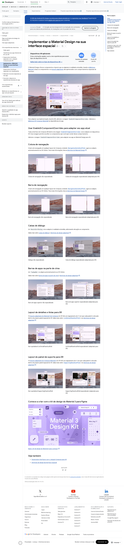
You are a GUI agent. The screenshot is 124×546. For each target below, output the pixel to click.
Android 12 (77, 523)
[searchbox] (11, 16)
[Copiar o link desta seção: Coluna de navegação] (50, 145)
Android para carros (63, 519)
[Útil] (96, 35)
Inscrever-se (102, 542)
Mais (46, 2)
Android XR (23, 7)
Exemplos (16, 11)
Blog (26, 525)
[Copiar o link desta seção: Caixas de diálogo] (46, 226)
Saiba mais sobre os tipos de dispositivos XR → (46, 62)
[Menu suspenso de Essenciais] (26, 2)
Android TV (61, 522)
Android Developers (33, 35)
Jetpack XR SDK (35, 7)
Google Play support (112, 518)
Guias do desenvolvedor (97, 514)
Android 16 (77, 512)
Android (27, 511)
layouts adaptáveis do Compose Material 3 (43, 361)
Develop (5, 7)
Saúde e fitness (45, 515)
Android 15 (77, 515)
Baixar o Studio (95, 519)
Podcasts (27, 527)
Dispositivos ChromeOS (64, 517)
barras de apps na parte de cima (48, 276)
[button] (11, 35)
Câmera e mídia (45, 518)
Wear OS (60, 514)
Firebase (61, 534)
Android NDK (94, 522)
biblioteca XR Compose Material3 (38, 121)
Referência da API (95, 517)
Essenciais (21, 2)
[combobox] (75, 2)
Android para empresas (31, 514)
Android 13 (77, 520)
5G (42, 523)
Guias (25, 11)
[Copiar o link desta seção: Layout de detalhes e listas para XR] (63, 313)
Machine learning (46, 512)
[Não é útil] (99, 35)
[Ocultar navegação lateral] (20, 543)
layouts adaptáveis (57, 69)
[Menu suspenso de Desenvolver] (40, 2)
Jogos (42, 510)
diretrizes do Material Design (76, 150)
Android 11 (77, 526)
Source (27, 519)
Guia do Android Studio (97, 511)
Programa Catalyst (50, 11)
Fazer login (118, 2)
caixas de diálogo (44, 233)
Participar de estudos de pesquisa (113, 521)
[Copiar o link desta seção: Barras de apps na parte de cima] (61, 269)
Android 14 (77, 518)
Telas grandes (61, 511)
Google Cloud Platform (73, 534)
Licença (35, 542)
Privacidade (44, 520)
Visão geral (5, 11)
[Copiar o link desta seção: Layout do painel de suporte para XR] (65, 357)
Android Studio (108, 2)
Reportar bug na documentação (111, 514)
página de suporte (54, 20)
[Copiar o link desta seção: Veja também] (42, 456)
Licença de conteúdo (75, 477)
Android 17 (77, 510)
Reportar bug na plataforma (111, 510)
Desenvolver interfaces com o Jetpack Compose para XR (49, 459)
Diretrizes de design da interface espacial (44, 463)
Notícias (27, 522)
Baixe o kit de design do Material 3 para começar (43, 449)
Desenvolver (34, 2)
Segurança (28, 517)
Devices (14, 7)
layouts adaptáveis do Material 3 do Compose (44, 316)
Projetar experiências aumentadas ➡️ (97, 11)
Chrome (53, 534)
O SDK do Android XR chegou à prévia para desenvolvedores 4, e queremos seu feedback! (59, 18)
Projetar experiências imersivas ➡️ (71, 11)
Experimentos (36, 11)
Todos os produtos (88, 534)
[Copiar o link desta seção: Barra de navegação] (49, 185)
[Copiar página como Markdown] (62, 46)
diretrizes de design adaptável (60, 233)
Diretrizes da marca (44, 542)
